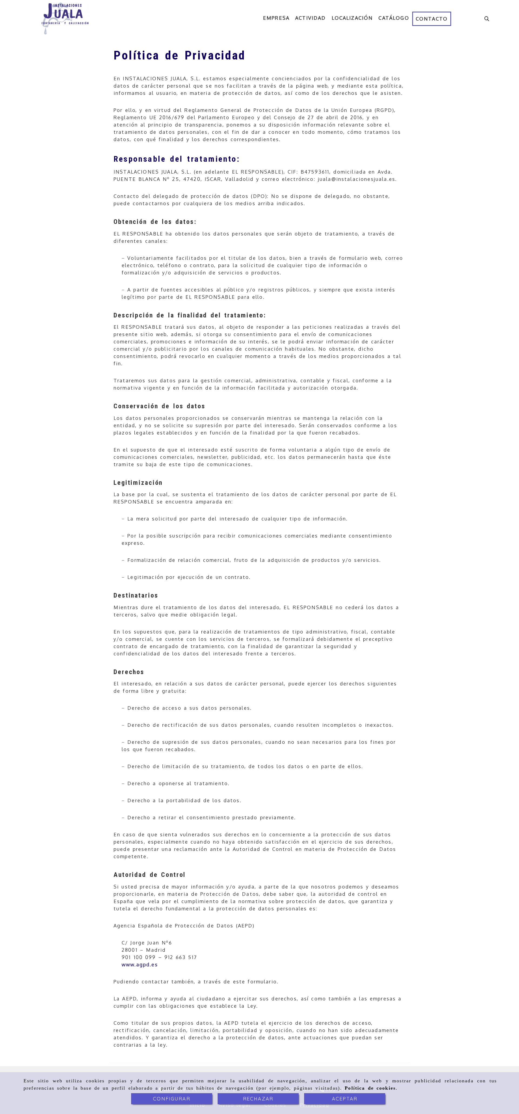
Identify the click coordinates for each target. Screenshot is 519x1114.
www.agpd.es (140, 964)
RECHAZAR (258, 1099)
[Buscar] (486, 18)
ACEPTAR (344, 1099)
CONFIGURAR (171, 1099)
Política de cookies (370, 1088)
